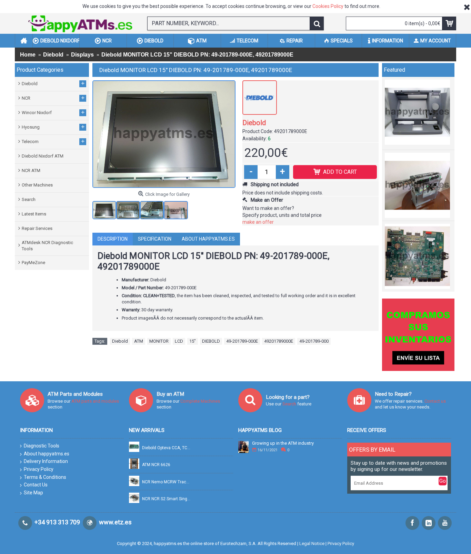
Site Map (33, 492)
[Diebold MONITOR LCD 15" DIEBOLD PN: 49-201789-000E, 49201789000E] (164, 134)
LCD (179, 341)
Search (29, 199)
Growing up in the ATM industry (283, 443)
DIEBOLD (211, 341)
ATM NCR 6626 (156, 465)
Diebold (254, 123)
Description (113, 239)
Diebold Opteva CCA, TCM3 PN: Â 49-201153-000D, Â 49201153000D (166, 448)
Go (442, 481)
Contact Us (36, 484)
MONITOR (159, 341)
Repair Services (37, 228)
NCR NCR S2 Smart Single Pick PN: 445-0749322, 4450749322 (166, 499)
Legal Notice (311, 543)
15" (192, 341)
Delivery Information (46, 461)
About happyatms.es (208, 239)
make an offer (258, 222)
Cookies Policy (327, 6)
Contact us (435, 401)
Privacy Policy (38, 469)
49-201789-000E (242, 341)
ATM (138, 341)
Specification (154, 239)
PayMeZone (33, 262)
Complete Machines (200, 401)
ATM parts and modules (95, 401)
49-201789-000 (314, 341)
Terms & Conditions (45, 477)
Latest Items (34, 213)
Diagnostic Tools (41, 446)
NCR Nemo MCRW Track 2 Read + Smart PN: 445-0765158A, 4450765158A (166, 482)
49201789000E (278, 341)
